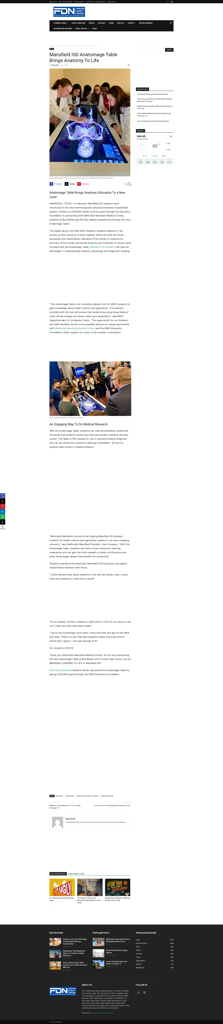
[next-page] (54, 907)
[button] (171, 23)
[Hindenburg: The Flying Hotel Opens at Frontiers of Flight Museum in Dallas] (55, 954)
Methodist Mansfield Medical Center (75, 328)
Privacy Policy (111, 1)
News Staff (55, 65)
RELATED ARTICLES (58, 874)
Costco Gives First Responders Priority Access (112, 805)
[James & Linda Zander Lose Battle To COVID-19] (98, 964)
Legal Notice (81, 28)
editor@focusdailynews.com (102, 1013)
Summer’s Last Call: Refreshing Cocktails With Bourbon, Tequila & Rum (75, 941)
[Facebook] (168, 1)
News (57, 46)
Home (51, 46)
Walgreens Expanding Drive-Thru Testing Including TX (64, 806)
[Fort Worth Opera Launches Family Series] (62, 887)
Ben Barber (59, 796)
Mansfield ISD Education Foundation (87, 796)
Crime (111, 23)
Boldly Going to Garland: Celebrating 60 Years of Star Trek (154, 107)
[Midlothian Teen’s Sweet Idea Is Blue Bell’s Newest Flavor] (98, 942)
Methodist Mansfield (60, 670)
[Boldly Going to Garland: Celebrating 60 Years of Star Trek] (117, 887)
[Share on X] (2, 501)
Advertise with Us (79, 1)
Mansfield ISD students (102, 247)
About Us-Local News (65, 1)
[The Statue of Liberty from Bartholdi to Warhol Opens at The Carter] (90, 887)
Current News (60, 23)
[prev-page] (50, 907)
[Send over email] (2, 516)
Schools (101, 23)
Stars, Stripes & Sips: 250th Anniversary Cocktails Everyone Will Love (75, 965)
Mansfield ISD (70, 796)
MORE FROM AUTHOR (76, 874)
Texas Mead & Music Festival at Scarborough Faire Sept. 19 (154, 114)
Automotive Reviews (63, 28)
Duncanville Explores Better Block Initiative (153, 121)
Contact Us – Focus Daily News (96, 1)
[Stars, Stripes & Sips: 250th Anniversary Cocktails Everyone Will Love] (55, 965)
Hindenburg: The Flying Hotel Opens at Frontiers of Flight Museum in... (74, 953)
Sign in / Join (53, 1)
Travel (92, 23)
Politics (120, 23)
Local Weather (78, 23)
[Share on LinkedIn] (2, 511)
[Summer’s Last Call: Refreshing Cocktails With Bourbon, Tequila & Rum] (55, 942)
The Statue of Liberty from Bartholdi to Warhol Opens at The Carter (88, 900)
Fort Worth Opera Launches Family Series (152, 94)
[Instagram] (172, 1)
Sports (131, 23)
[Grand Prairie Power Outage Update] (98, 953)
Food (94, 28)
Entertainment (146, 23)
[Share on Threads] (2, 522)
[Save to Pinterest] (2, 506)
